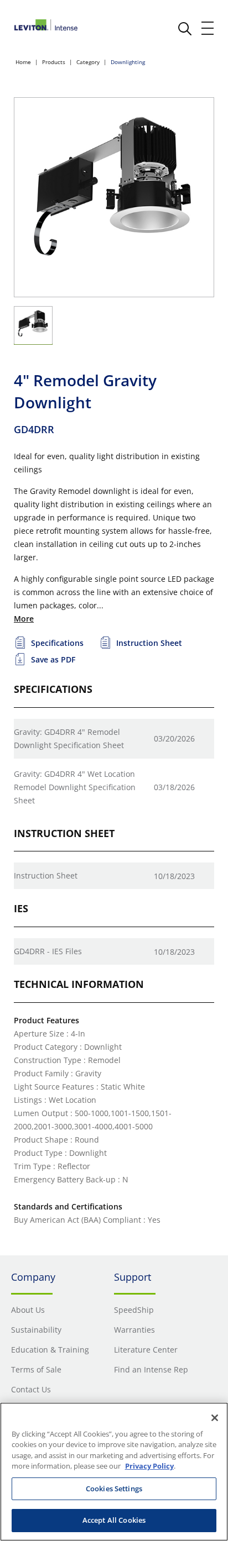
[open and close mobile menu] (208, 28)
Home (23, 62)
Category (88, 62)
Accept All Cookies (114, 1520)
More (24, 618)
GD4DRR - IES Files (48, 951)
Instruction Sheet (45, 875)
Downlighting (128, 62)
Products (53, 62)
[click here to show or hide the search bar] (184, 28)
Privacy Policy (149, 1466)
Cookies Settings (114, 1488)
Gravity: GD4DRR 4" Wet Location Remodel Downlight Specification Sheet (75, 787)
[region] (114, 1471)
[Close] (215, 1418)
